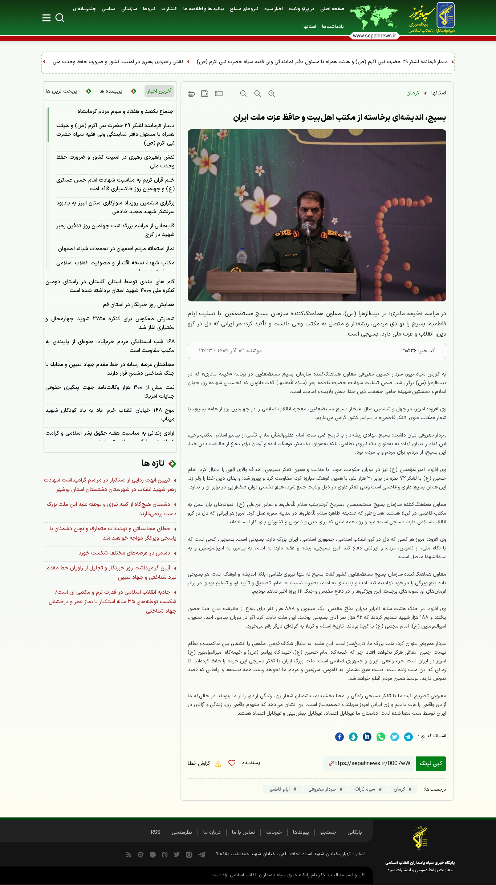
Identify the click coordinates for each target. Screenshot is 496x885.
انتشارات (169, 9)
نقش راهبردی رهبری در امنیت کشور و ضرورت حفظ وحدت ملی (225, 62)
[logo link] (428, 18)
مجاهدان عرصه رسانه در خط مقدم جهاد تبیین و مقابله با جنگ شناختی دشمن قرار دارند (110, 369)
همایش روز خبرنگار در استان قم (139, 305)
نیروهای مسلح (244, 9)
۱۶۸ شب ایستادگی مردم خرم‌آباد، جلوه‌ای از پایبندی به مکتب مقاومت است (110, 346)
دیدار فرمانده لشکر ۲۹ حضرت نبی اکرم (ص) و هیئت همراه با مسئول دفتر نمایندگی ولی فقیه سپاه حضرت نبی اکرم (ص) (115, 134)
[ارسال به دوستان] (219, 93)
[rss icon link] (128, 854)
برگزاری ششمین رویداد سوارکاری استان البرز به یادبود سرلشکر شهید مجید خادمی (115, 207)
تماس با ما (243, 832)
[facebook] (339, 737)
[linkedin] (381, 737)
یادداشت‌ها (333, 27)
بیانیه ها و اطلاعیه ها (203, 9)
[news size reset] (256, 93)
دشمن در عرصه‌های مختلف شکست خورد (125, 553)
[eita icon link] (165, 854)
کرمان (412, 93)
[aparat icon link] (140, 854)
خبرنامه (274, 832)
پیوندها (301, 832)
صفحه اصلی (332, 9)
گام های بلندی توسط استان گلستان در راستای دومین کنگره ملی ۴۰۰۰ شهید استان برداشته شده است (110, 286)
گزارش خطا (200, 763)
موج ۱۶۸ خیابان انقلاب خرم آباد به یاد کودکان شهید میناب (110, 414)
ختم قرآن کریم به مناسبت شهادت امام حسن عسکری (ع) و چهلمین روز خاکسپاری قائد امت (115, 184)
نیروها (149, 9)
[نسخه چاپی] (191, 93)
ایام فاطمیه (279, 789)
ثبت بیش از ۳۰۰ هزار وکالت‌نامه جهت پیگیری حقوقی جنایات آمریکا (110, 392)
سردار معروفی (322, 789)
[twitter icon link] (177, 854)
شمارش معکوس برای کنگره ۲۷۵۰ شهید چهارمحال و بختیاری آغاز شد (110, 323)
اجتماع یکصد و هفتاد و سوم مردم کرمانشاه (126, 111)
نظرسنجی (182, 832)
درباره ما (212, 832)
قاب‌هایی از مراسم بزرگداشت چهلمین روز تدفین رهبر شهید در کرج (115, 230)
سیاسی (108, 9)
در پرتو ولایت (301, 9)
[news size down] (243, 93)
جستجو (328, 832)
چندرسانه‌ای (84, 9)
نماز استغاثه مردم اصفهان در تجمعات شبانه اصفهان (116, 249)
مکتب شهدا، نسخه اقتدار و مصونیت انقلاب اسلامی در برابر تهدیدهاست (115, 267)
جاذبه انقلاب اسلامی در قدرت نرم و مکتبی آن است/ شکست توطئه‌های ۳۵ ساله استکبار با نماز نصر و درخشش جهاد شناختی (112, 602)
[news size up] (271, 93)
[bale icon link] (153, 854)
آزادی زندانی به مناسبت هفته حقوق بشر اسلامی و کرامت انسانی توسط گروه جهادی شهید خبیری (110, 437)
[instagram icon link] (189, 854)
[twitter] (394, 737)
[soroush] (353, 737)
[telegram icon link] (202, 854)
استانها (438, 93)
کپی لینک (431, 763)
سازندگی (129, 9)
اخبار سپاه (273, 9)
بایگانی (354, 832)
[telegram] (408, 737)
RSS (155, 832)
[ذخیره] (204, 93)
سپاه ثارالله (364, 789)
